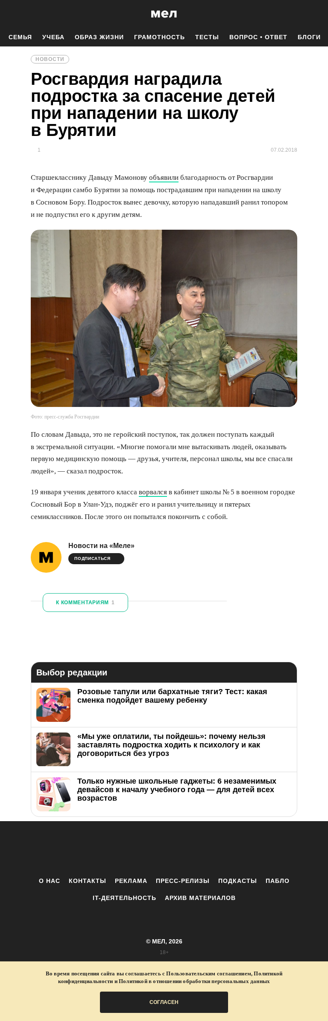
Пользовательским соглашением (208, 973)
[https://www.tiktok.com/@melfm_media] (164, 848)
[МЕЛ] (164, 14)
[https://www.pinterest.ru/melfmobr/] (187, 848)
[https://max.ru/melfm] (234, 848)
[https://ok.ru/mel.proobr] (211, 848)
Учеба (53, 37)
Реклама (131, 880)
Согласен (164, 1002)
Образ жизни (99, 37)
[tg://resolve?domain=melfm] (93, 848)
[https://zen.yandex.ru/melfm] (117, 848)
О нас (49, 880)
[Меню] (315, 14)
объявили (164, 177)
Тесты (207, 37)
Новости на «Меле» (101, 545)
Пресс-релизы (183, 880)
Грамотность (159, 37)
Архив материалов (200, 897)
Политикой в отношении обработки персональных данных (194, 981)
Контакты (87, 880)
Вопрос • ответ (258, 37)
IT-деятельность (124, 897)
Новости (49, 59)
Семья (20, 37)
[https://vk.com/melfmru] (140, 848)
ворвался (153, 492)
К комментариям (85, 603)
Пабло (278, 880)
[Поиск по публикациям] (8, 14)
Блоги (309, 37)
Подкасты (237, 880)
